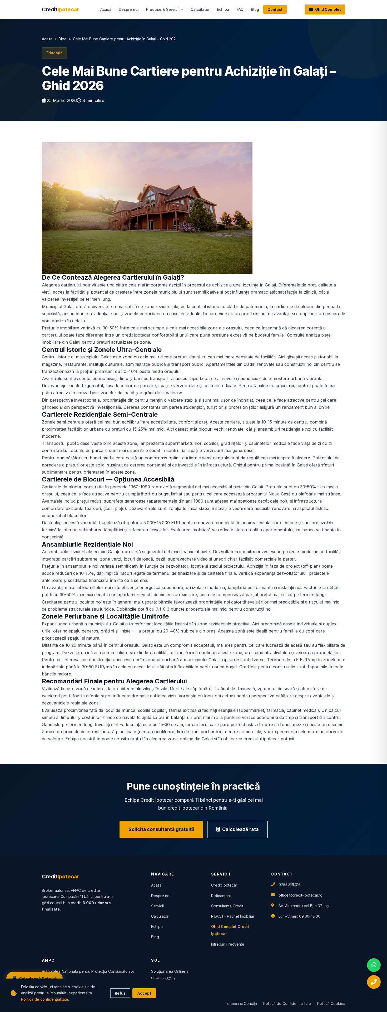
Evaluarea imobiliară (190, 529)
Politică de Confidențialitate (287, 1003)
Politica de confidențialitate (44, 999)
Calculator (200, 9)
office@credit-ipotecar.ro (300, 895)
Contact (274, 9)
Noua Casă (280, 494)
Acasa (47, 39)
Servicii (157, 906)
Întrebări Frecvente (227, 944)
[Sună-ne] (374, 982)
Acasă (105, 9)
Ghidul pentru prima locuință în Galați (270, 465)
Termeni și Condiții (241, 1003)
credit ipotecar (136, 335)
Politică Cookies (331, 1003)
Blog (255, 9)
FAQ (240, 9)
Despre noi (129, 9)
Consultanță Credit (227, 906)
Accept (144, 993)
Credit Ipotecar (224, 885)
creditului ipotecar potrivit (269, 738)
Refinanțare (221, 895)
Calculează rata (240, 829)
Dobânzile (126, 609)
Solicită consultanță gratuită (161, 829)
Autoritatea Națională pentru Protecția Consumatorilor (88, 971)
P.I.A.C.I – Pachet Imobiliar (232, 916)
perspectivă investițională (96, 407)
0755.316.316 (290, 884)
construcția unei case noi (114, 659)
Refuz (120, 993)
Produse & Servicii (163, 9)
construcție (284, 666)
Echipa (223, 9)
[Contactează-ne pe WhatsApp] (374, 965)
